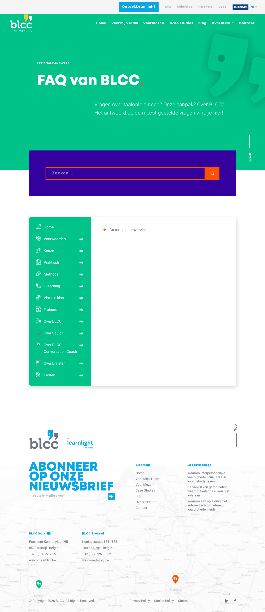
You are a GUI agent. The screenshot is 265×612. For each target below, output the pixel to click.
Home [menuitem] (101, 23)
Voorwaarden (55, 239)
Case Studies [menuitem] (145, 490)
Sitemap (184, 600)
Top (235, 427)
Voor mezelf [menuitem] (153, 23)
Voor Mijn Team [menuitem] (147, 479)
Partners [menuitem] (205, 7)
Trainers (50, 310)
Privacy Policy (139, 600)
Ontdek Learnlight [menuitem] (138, 6)
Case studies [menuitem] (181, 23)
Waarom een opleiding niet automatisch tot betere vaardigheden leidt (207, 505)
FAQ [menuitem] (168, 7)
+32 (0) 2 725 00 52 (96, 554)
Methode (51, 274)
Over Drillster (54, 363)
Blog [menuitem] (202, 23)
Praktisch (51, 262)
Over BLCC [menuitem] (221, 23)
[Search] (212, 173)
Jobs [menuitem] (222, 7)
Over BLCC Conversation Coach (60, 348)
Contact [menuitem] (247, 23)
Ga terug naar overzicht (129, 230)
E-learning (52, 286)
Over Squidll (53, 333)
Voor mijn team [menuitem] (124, 23)
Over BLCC (52, 321)
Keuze (49, 251)
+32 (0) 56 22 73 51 (43, 554)
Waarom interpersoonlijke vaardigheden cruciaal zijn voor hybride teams (206, 477)
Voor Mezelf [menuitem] (145, 485)
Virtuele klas (54, 298)
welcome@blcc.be (42, 560)
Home (49, 227)
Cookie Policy (164, 600)
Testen (49, 375)
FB (235, 602)
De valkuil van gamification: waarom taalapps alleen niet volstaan (208, 491)
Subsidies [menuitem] (184, 7)
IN (226, 602)
